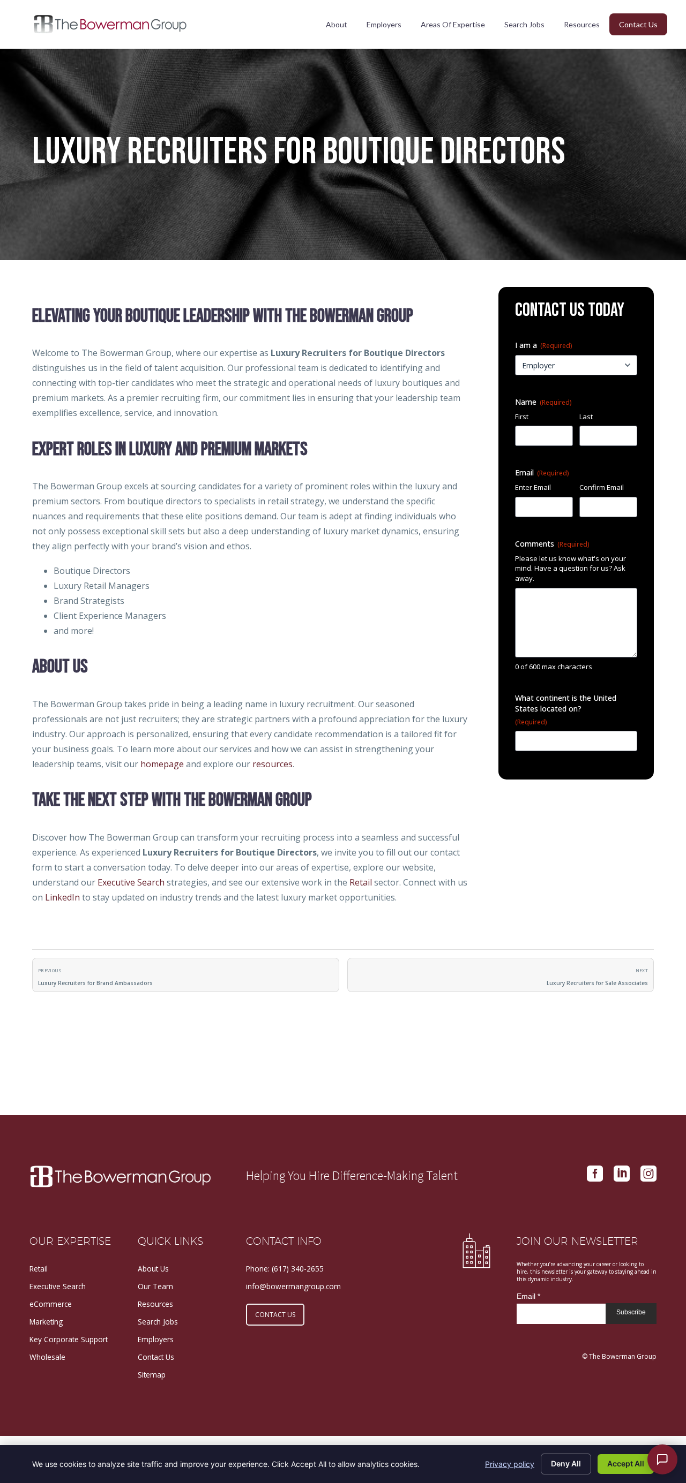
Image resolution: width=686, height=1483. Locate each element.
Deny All (566, 1463)
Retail (360, 882)
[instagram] (648, 1174)
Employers (384, 24)
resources (272, 764)
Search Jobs (524, 24)
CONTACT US (275, 1314)
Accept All (625, 1463)
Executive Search (131, 882)
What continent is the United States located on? (565, 710)
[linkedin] (622, 1174)
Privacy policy (509, 1464)
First (521, 416)
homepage (162, 764)
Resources (582, 24)
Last (586, 416)
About (336, 24)
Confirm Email (601, 487)
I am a (543, 345)
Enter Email (533, 487)
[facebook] (595, 1174)
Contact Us (638, 24)
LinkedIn (62, 897)
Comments (552, 544)
